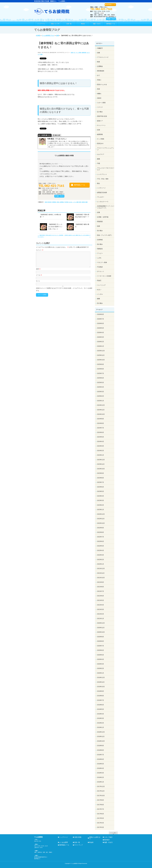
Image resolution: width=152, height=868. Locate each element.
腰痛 (41, 54)
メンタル (100, 294)
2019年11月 (100, 682)
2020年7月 (100, 646)
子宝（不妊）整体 (102, 179)
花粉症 (99, 98)
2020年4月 (100, 659)
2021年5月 (100, 600)
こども (74, 202)
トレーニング (101, 285)
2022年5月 (100, 546)
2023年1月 (100, 509)
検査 (98, 62)
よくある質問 (63, 842)
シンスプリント (102, 174)
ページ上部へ (113, 832)
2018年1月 (100, 782)
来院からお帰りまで (94, 838)
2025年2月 (100, 396)
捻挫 (98, 226)
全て (74, 52)
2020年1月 (100, 673)
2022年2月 (100, 559)
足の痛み (100, 112)
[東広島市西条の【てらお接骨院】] (51, 12)
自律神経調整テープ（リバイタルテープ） (105, 207)
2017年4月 (100, 823)
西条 (58, 202)
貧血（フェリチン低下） (105, 235)
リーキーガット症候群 (104, 276)
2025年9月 (100, 364)
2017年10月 (101, 795)
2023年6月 (100, 487)
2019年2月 (100, 723)
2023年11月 (100, 464)
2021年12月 (101, 568)
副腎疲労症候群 (102, 192)
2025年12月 (101, 350)
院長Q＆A (100, 143)
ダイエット (100, 271)
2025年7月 (100, 373)
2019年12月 (101, 677)
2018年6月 (100, 759)
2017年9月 (100, 800)
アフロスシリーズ (102, 57)
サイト (38, 281)
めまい (99, 289)
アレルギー (100, 197)
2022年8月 (100, 532)
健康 (77, 202)
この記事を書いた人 (45, 135)
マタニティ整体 (102, 262)
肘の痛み (100, 303)
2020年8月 (100, 641)
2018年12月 (101, 732)
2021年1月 (100, 618)
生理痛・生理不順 (102, 217)
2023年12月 (101, 459)
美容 (98, 89)
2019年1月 (100, 727)
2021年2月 (100, 614)
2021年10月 (101, 577)
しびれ (99, 258)
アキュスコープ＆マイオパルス (105, 169)
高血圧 (99, 280)
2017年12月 (101, 786)
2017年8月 (100, 804)
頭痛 (72, 52)
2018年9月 (100, 745)
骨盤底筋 (100, 221)
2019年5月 (100, 709)
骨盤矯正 (54, 202)
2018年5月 (100, 763)
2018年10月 (101, 741)
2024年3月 (100, 446)
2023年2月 (100, 505)
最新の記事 (57, 135)
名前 (38, 269)
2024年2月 (100, 450)
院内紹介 (107, 839)
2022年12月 (101, 514)
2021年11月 (100, 573)
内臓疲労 (100, 48)
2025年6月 (100, 378)
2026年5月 (100, 328)
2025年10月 (101, 360)
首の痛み (100, 230)
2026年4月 (100, 332)
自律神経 (62, 202)
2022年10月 (101, 523)
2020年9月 (100, 636)
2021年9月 (100, 582)
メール (39, 275)
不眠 (98, 163)
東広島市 (49, 202)
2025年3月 (100, 391)
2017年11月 (100, 791)
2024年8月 (100, 423)
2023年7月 (100, 482)
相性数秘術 (100, 71)
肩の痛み (100, 244)
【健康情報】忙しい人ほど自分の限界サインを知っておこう (55, 227)
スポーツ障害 (101, 102)
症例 (98, 130)
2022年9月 (100, 527)
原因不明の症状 (102, 116)
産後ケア (100, 121)
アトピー (100, 253)
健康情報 (84, 52)
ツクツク (100, 107)
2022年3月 (100, 555)
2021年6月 (100, 596)
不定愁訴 (66, 202)
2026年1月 (100, 346)
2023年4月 (100, 496)
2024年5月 (100, 437)
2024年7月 (100, 428)
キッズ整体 (78, 52)
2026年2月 (100, 341)
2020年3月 (100, 664)
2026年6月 (100, 323)
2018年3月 (100, 773)
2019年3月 (100, 718)
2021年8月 (100, 586)
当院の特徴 (77, 837)
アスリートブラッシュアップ (105, 149)
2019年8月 (100, 695)
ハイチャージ (101, 188)
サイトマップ (78, 845)
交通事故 (100, 66)
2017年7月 (100, 809)
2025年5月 (100, 382)
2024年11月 (100, 410)
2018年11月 (100, 736)
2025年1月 (100, 400)
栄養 (98, 212)
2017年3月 (100, 827)
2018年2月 (100, 777)
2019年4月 (100, 714)
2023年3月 (100, 500)
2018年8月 (100, 750)
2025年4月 (100, 387)
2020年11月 (100, 627)
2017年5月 (100, 818)
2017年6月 (100, 813)
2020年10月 (101, 632)
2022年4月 (100, 550)
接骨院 (83, 202)
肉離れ (99, 93)
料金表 (91, 842)
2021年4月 (100, 605)
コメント (39, 250)
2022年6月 (100, 541)
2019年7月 (100, 700)
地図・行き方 (111, 18)
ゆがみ (70, 202)
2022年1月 (100, 564)
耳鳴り (99, 80)
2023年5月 (100, 491)
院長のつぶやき (102, 84)
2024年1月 (100, 455)
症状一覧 (77, 842)
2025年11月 (100, 355)
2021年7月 (100, 591)
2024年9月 (100, 418)
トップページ (63, 837)
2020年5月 (100, 655)
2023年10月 (101, 468)
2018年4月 (100, 768)
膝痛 (98, 159)
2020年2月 (100, 668)
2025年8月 (100, 369)
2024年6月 (100, 432)
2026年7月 (100, 319)
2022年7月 (100, 537)
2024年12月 (101, 405)
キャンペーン (101, 125)
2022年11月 (100, 518)
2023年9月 (100, 473)
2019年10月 (101, 686)
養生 (98, 183)
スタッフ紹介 (108, 837)
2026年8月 (100, 314)
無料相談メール (111, 4)
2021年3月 (100, 609)
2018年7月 (100, 754)
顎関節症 (100, 249)
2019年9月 (100, 691)
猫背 (80, 202)
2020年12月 (101, 623)
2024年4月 (100, 441)
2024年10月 (101, 414)
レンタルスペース (102, 201)
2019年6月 (100, 705)
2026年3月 (100, 337)
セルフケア (100, 154)
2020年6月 (100, 650)
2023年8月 (100, 478)
